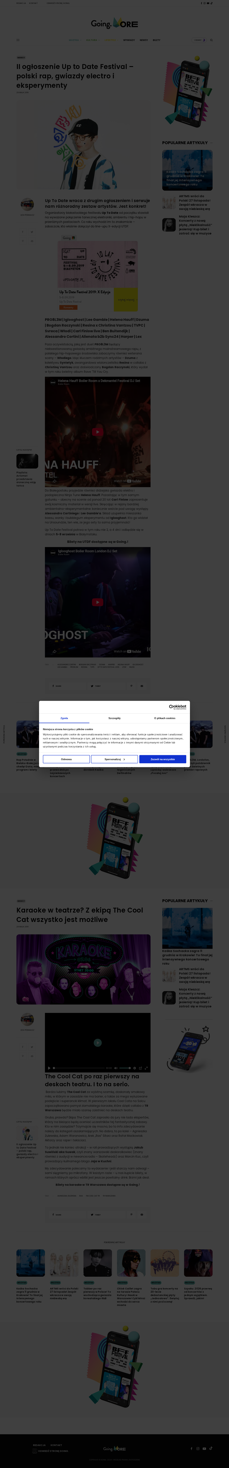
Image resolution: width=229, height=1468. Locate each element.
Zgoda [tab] (64, 718)
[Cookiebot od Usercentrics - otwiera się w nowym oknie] (171, 707)
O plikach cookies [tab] (164, 718)
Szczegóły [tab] (114, 718)
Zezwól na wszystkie (163, 759)
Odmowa (66, 759)
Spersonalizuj (113, 759)
